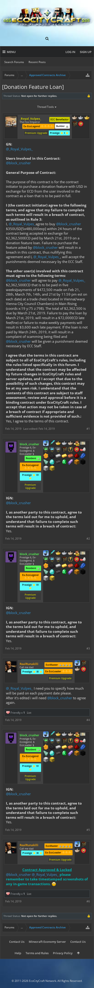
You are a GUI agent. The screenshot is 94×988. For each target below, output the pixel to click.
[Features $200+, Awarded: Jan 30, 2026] (76, 456)
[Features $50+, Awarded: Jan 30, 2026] (52, 456)
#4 (88, 720)
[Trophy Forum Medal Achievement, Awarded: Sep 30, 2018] (81, 124)
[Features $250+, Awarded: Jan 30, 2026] (83, 456)
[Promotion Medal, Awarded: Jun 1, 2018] (74, 124)
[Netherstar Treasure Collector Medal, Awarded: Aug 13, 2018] (58, 450)
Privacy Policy (63, 953)
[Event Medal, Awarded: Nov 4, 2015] (70, 450)
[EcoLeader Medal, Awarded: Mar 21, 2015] (70, 443)
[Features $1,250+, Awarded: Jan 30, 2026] (83, 462)
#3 (88, 648)
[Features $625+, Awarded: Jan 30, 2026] (64, 462)
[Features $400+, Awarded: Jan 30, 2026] (52, 462)
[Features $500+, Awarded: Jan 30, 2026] (58, 462)
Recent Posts (37, 62)
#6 (88, 901)
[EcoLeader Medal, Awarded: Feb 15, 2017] (74, 118)
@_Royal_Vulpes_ (19, 149)
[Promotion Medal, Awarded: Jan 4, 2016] (64, 450)
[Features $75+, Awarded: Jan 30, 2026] (58, 456)
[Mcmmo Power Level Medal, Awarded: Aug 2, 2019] (83, 450)
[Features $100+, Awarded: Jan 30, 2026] (64, 456)
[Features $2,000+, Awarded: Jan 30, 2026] (52, 469)
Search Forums (14, 62)
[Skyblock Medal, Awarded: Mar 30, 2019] (77, 663)
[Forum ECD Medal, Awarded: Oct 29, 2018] (83, 443)
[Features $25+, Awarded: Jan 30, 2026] (46, 456)
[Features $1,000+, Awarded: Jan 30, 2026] (76, 462)
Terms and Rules (37, 953)
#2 (88, 538)
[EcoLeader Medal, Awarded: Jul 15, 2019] (77, 669)
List (29, 713)
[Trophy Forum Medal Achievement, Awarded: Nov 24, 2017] (76, 450)
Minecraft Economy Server (47, 942)
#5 (88, 830)
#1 (88, 428)
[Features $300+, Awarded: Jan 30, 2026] (46, 462)
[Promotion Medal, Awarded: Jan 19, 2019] (83, 663)
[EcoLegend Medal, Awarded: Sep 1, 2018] (58, 443)
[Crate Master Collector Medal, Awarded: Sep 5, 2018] (52, 443)
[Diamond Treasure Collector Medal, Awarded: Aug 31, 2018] (52, 450)
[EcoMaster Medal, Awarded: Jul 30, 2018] (64, 443)
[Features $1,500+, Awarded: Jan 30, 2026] (46, 469)
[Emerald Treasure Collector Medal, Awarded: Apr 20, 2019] (46, 450)
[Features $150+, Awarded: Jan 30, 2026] (70, 456)
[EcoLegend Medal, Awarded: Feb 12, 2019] (87, 118)
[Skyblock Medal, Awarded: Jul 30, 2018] (46, 443)
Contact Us (16, 942)
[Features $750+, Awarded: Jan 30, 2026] (70, 462)
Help (18, 953)
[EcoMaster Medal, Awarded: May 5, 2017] (81, 118)
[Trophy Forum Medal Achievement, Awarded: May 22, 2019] (83, 669)
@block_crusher (18, 163)
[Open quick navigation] (88, 75)
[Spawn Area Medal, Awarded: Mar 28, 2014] (76, 443)
